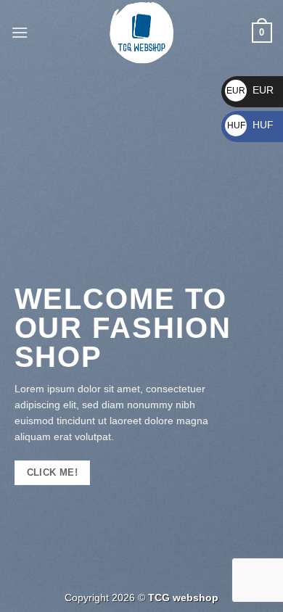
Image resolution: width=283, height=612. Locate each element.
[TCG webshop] (141, 32)
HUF (250, 125)
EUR (250, 90)
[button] (19, 32)
